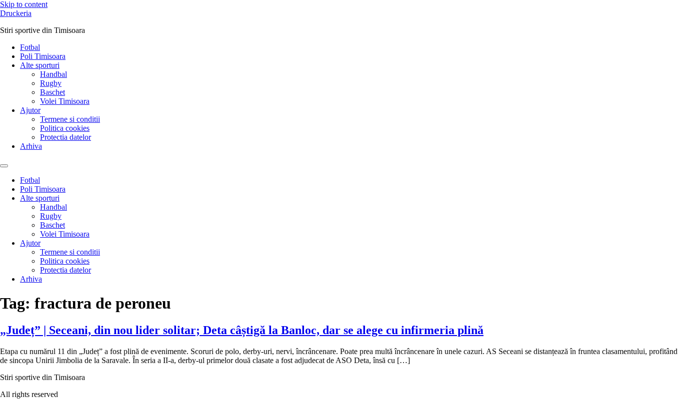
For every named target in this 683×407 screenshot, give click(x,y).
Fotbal (30, 47)
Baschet (52, 92)
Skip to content (24, 4)
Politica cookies (65, 128)
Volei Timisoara (65, 101)
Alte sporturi (40, 65)
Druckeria (16, 13)
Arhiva (31, 146)
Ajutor (30, 110)
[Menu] (4, 165)
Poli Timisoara (43, 56)
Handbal (53, 74)
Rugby (51, 83)
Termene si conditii (70, 119)
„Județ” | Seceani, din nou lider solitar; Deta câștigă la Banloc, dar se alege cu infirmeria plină (242, 330)
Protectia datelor (65, 137)
